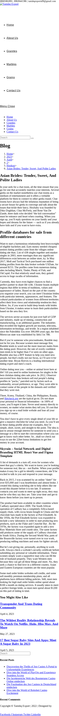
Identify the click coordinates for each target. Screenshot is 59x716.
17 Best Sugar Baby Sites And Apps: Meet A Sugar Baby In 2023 (28, 641)
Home (10, 116)
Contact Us (12, 131)
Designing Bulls (8, 708)
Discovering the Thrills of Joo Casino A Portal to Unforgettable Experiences (32, 668)
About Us (12, 119)
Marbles (11, 125)
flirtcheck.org (11, 398)
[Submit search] (32, 138)
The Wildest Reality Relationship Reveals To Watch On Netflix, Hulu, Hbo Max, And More (29, 624)
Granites (11, 122)
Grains (10, 128)
